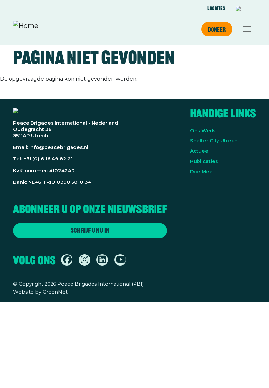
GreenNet (55, 292)
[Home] (25, 29)
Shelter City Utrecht (214, 141)
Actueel (200, 151)
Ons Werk (202, 130)
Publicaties (204, 161)
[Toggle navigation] (247, 29)
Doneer (217, 29)
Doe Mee (201, 172)
